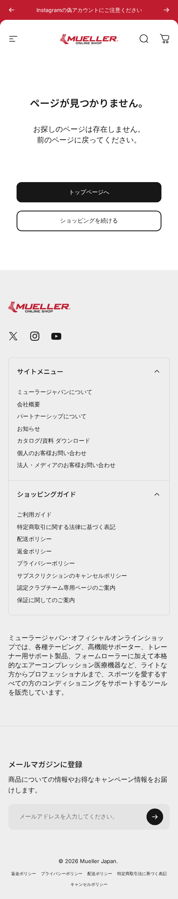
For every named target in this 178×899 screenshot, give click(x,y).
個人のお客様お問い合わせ (52, 452)
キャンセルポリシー (89, 884)
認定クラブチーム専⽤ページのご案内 (66, 587)
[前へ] (11, 10)
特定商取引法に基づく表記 (142, 873)
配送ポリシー (34, 538)
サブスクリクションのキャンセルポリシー (72, 575)
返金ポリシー (34, 551)
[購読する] (155, 817)
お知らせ (28, 428)
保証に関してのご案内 (46, 599)
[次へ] (166, 10)
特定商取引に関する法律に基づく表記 (66, 526)
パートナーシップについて (52, 416)
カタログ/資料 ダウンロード (53, 440)
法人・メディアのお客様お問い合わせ (66, 464)
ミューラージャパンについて (54, 391)
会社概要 (28, 404)
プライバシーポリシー (46, 563)
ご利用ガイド (34, 514)
